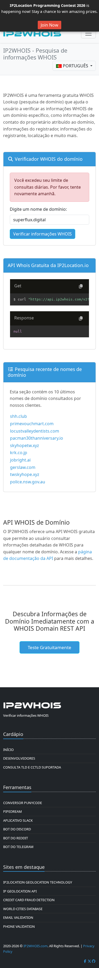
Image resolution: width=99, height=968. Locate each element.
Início (8, 749)
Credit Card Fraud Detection (29, 899)
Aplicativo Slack (18, 820)
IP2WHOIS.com (35, 946)
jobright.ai (20, 460)
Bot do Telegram (18, 846)
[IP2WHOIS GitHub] (94, 961)
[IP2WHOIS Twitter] (89, 961)
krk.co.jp (18, 452)
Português (75, 66)
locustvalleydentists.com (34, 431)
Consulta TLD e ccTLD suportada (32, 767)
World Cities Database (23, 908)
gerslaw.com (22, 467)
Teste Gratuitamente (49, 647)
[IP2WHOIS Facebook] (85, 961)
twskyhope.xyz (24, 474)
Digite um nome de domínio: (38, 209)
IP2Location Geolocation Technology (37, 882)
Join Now (49, 25)
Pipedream (12, 811)
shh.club (18, 416)
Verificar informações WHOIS (42, 234)
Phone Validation (19, 926)
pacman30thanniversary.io (36, 438)
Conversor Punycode (22, 802)
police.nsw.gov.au (27, 482)
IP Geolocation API (20, 891)
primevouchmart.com (32, 424)
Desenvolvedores (19, 758)
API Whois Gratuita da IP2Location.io (48, 265)
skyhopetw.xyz (24, 445)
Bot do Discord (17, 829)
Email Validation (18, 917)
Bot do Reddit (15, 838)
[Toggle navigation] (88, 33)
